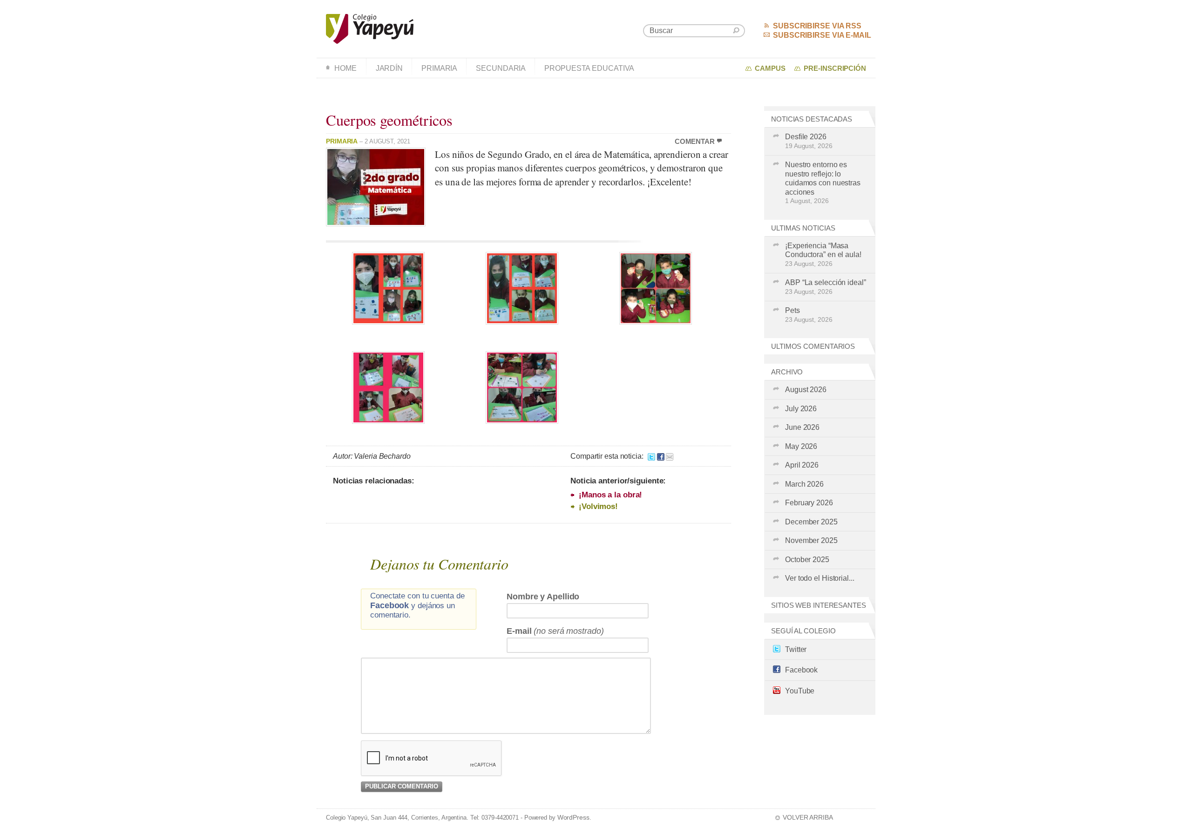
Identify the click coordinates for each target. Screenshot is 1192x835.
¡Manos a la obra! (610, 494)
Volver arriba (808, 817)
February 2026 (809, 503)
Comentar (695, 141)
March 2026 (804, 484)
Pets (809, 314)
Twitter (795, 649)
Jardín (389, 68)
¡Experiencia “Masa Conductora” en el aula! (823, 254)
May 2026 (801, 446)
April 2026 (802, 465)
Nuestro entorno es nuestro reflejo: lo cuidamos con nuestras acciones (822, 182)
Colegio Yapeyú (370, 29)
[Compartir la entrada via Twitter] (651, 456)
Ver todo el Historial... (819, 578)
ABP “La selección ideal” (825, 286)
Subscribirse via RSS (817, 25)
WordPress (573, 817)
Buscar (736, 30)
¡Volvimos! (598, 506)
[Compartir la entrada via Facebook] (660, 456)
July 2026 (801, 409)
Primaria (439, 68)
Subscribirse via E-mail (822, 35)
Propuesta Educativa (589, 68)
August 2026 (805, 390)
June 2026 (802, 427)
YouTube (799, 691)
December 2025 (811, 522)
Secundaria (501, 68)
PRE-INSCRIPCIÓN (835, 68)
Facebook (801, 670)
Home (345, 68)
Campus (770, 68)
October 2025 (807, 559)
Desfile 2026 (809, 141)
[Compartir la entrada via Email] (669, 456)
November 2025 (811, 540)
